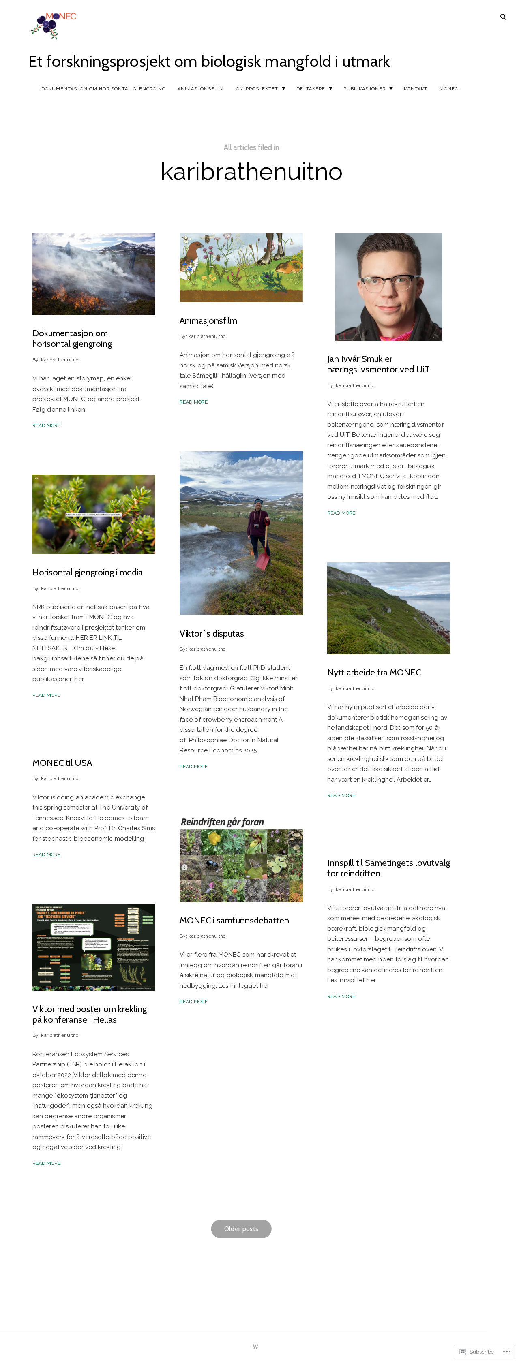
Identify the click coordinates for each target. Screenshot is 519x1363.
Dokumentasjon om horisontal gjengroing (103, 89)
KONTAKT (415, 89)
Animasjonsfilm (201, 89)
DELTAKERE (310, 89)
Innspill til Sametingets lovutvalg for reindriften (388, 868)
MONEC (449, 89)
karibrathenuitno (59, 359)
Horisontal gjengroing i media (87, 572)
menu (503, 16)
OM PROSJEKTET (257, 89)
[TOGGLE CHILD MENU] (283, 88)
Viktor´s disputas (212, 633)
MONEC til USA (62, 762)
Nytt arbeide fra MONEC (374, 672)
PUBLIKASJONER (364, 89)
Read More (46, 425)
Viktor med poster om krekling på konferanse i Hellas (89, 1014)
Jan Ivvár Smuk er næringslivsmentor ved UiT (378, 364)
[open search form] (503, 16)
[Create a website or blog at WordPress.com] (255, 1347)
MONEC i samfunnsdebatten (234, 920)
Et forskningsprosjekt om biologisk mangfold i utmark (209, 61)
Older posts (241, 1229)
